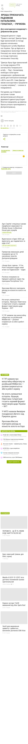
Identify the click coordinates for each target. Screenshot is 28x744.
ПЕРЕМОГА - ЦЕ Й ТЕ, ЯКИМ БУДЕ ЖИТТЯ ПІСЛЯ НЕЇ (13, 532)
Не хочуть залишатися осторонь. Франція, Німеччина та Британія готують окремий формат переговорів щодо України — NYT (14, 304)
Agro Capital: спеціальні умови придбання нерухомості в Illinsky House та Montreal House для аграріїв (14, 227)
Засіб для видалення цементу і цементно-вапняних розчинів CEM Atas (13, 628)
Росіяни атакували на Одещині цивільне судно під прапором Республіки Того (13, 279)
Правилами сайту (6, 169)
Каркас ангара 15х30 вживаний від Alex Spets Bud (13, 604)
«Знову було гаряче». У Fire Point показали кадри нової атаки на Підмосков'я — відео (13, 267)
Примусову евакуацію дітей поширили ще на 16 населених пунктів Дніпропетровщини (13, 255)
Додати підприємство (14, 462)
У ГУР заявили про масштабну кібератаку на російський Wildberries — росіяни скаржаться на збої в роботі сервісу (14, 319)
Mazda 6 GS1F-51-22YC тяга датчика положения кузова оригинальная (13, 579)
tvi (1, 116)
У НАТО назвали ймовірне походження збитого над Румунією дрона (13, 414)
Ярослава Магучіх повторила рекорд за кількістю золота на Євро (14, 290)
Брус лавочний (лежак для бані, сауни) (13, 555)
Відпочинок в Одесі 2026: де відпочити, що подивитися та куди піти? (13, 241)
